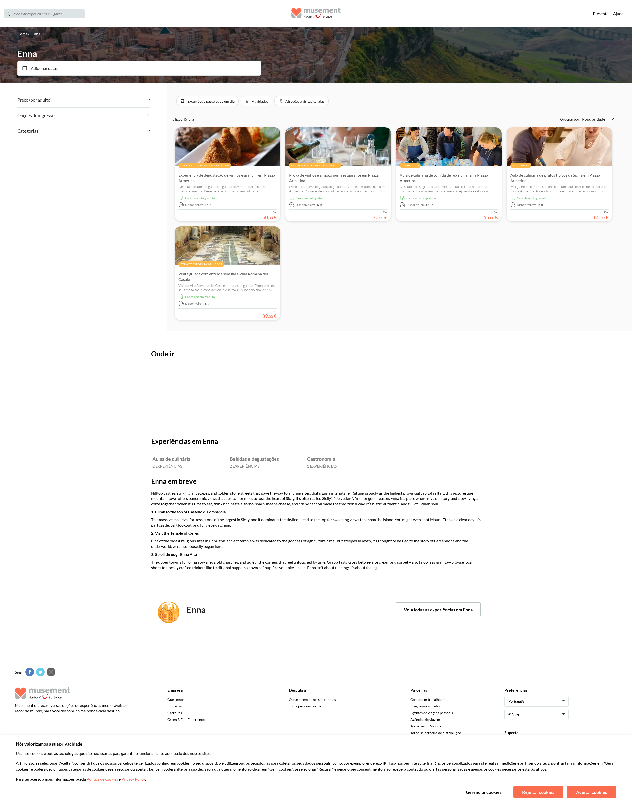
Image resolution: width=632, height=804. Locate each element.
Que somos (175, 699)
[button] (207, 101)
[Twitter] (40, 672)
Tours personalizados (305, 706)
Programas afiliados (425, 706)
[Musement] (316, 14)
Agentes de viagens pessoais (431, 713)
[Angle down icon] (101, 100)
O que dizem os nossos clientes (312, 699)
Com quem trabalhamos (428, 699)
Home (22, 33)
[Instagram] (50, 672)
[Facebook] (29, 672)
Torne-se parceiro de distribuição (435, 733)
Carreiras (174, 713)
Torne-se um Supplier (426, 726)
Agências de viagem (425, 719)
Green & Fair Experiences (186, 719)
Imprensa (174, 706)
